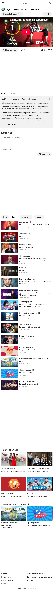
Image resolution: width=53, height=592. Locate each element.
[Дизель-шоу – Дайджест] (26, 237)
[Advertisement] (26, 71)
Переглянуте (7, 580)
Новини (39, 217)
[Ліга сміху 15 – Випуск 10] (26, 328)
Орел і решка (25, 370)
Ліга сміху (24, 324)
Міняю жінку (25, 347)
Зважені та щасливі (28, 313)
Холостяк (23, 222)
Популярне (6, 577)
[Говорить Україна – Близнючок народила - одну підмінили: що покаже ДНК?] (26, 282)
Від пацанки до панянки (38, 468)
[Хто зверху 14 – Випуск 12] (26, 305)
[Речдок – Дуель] (26, 271)
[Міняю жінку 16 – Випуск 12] (26, 351)
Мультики (26, 217)
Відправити (44, 154)
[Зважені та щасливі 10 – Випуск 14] (26, 316)
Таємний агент (8, 468)
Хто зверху (24, 301)
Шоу (14, 217)
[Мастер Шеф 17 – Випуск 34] (26, 248)
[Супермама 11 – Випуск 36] (26, 259)
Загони (30, 493)
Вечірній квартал (27, 336)
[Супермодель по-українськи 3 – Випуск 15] (26, 362)
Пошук (4, 573)
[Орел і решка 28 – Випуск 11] (26, 373)
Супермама (24, 256)
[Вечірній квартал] (26, 339)
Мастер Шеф (25, 244)
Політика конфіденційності (39, 577)
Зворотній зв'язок (34, 573)
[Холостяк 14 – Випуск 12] (26, 225)
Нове (3, 584)
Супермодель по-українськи (32, 358)
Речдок (22, 267)
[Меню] (3, 3)
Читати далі (7, 124)
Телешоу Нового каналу (14, 504)
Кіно (5, 217)
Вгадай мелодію (27, 381)
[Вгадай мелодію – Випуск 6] (26, 385)
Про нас (30, 580)
